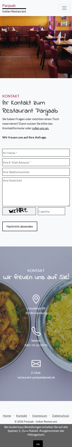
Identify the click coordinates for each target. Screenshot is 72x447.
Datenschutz (60, 415)
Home (7, 415)
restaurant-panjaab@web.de (36, 377)
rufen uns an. (40, 128)
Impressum (39, 415)
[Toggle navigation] (64, 8)
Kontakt (21, 415)
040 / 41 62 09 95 (36, 345)
